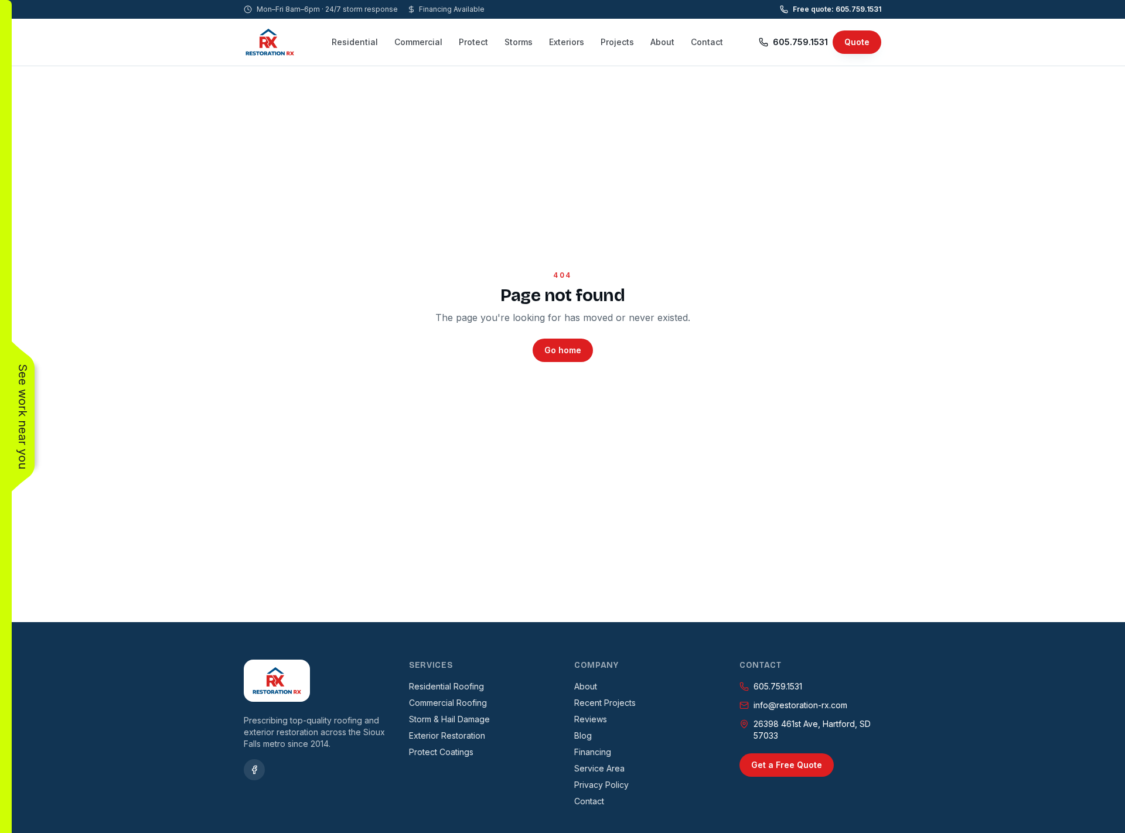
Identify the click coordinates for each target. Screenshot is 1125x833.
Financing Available (452, 9)
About (662, 42)
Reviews (590, 719)
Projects (617, 42)
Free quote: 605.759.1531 (837, 9)
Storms (518, 42)
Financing (592, 752)
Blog (583, 735)
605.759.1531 (800, 42)
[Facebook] (254, 769)
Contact (707, 42)
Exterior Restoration (447, 735)
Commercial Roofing (448, 703)
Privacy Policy (601, 785)
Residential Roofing (446, 686)
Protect (473, 42)
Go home (562, 350)
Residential (355, 42)
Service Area (599, 768)
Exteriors (566, 42)
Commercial (418, 42)
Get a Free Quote (786, 765)
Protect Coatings (441, 752)
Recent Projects (605, 703)
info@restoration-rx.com (800, 705)
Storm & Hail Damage (449, 719)
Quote (857, 42)
